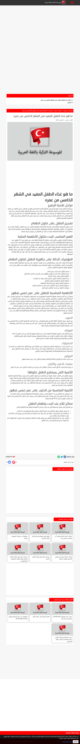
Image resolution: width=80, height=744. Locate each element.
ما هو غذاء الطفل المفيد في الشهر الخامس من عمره (56, 100)
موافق (76, 742)
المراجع (70, 102)
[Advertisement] (40, 19)
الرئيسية (70, 111)
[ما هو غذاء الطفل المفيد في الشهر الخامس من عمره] (65, 457)
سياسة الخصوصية (67, 742)
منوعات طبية (58, 111)
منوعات (65, 111)
